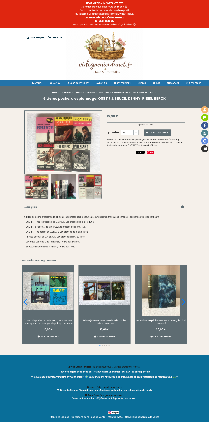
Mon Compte (115, 417)
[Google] (204, 140)
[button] (100, 345)
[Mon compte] (204, 109)
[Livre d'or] (204, 117)
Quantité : (113, 132)
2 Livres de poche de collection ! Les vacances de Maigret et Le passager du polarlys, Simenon (48, 322)
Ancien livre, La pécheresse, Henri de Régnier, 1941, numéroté (161, 322)
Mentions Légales (59, 417)
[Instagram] (204, 133)
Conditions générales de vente (88, 417)
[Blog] (204, 148)
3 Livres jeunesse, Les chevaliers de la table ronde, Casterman (104, 322)
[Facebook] (204, 125)
